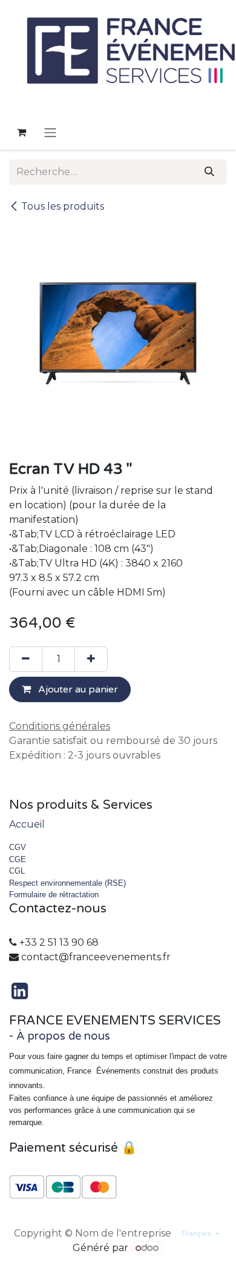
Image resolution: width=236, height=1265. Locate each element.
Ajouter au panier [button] (77, 689)
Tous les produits (62, 206)
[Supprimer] (25, 659)
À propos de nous (63, 1036)
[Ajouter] (91, 659)
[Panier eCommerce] (21, 132)
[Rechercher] (209, 172)
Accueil (27, 824)
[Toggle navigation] (50, 132)
